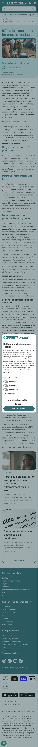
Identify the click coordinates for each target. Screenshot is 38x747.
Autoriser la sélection (18, 400)
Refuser (18, 404)
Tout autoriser (18, 408)
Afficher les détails (12, 394)
